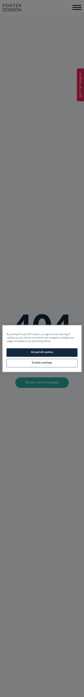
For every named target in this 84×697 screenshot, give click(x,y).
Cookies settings (42, 362)
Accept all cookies (42, 352)
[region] (42, 348)
